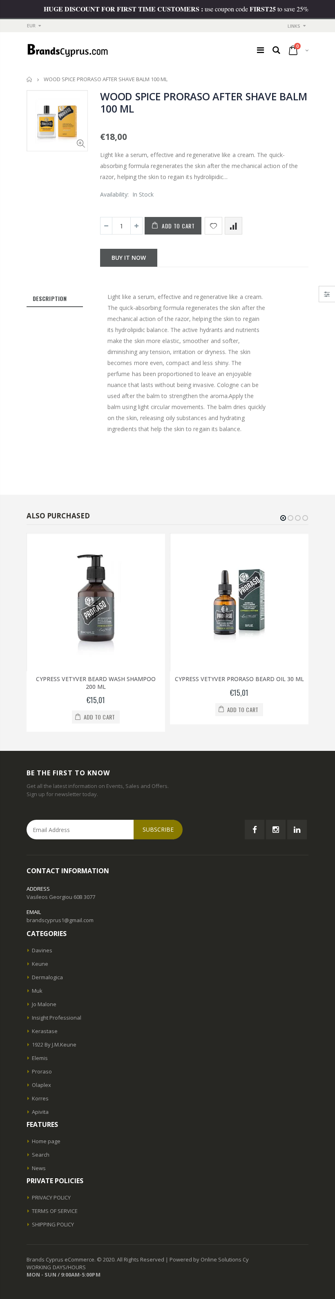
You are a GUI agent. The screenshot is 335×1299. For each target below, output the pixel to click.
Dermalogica (47, 977)
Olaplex (41, 1085)
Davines (42, 950)
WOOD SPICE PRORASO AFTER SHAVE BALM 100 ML (203, 102)
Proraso (42, 1071)
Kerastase (45, 1031)
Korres (40, 1098)
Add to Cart (178, 225)
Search (40, 1154)
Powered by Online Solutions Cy (209, 1259)
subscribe (158, 829)
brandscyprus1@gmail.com (60, 920)
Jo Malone (44, 1004)
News (39, 1168)
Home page (46, 1141)
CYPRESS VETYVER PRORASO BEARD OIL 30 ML (239, 679)
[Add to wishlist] (213, 226)
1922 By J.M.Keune (54, 1044)
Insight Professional (56, 1017)
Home (30, 79)
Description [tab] (50, 298)
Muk (37, 990)
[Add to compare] (233, 226)
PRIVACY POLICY (51, 1197)
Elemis (40, 1058)
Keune (40, 963)
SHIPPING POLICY (53, 1224)
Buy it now (129, 257)
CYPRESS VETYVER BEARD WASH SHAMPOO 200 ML (96, 682)
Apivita (40, 1111)
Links (294, 26)
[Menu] (260, 49)
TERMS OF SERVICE (55, 1211)
